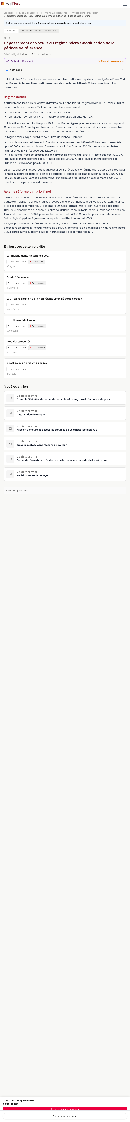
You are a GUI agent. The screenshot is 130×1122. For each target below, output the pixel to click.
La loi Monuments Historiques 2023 (28, 255)
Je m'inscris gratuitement (65, 1109)
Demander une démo (65, 1116)
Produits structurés (18, 341)
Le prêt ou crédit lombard (21, 320)
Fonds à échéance (17, 277)
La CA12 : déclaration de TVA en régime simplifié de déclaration (44, 298)
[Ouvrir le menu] (124, 4)
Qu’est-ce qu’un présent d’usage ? (26, 362)
